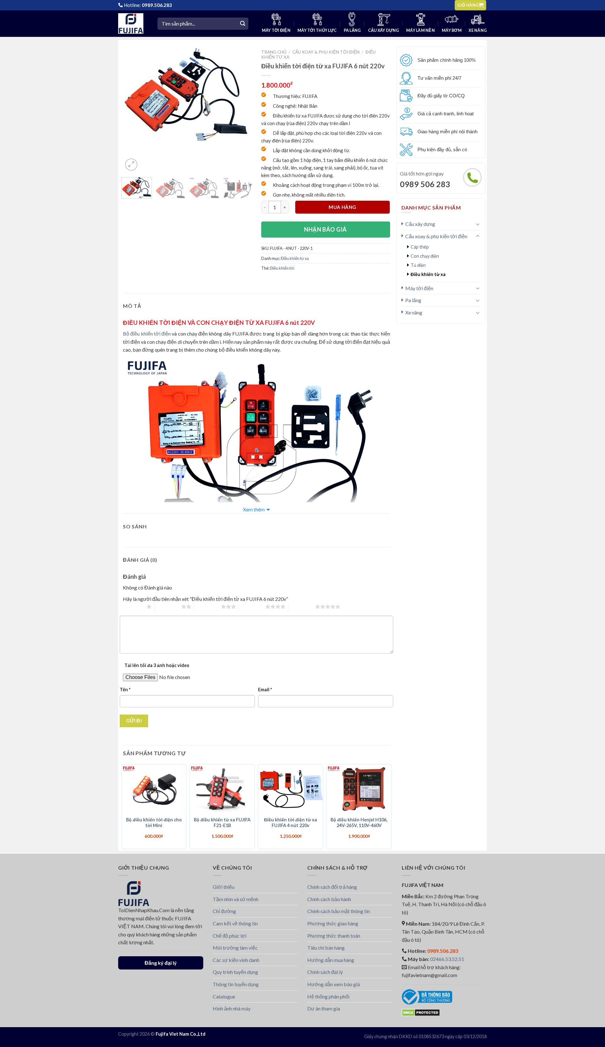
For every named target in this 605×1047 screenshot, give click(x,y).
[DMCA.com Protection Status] (421, 1012)
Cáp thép (420, 247)
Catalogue (224, 996)
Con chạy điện (425, 256)
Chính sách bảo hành (329, 899)
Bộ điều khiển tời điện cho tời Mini (154, 822)
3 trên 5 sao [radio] (207, 606)
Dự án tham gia (323, 1008)
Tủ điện (418, 265)
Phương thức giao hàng (332, 923)
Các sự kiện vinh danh (236, 960)
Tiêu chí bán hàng (326, 948)
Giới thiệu (223, 887)
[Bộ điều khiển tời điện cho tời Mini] (154, 788)
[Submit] (242, 23)
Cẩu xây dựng (383, 30)
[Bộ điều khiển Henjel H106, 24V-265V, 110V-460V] (359, 788)
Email (265, 689)
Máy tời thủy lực (317, 30)
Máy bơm (452, 30)
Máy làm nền (420, 30)
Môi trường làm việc (235, 948)
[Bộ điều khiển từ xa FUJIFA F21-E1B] (222, 788)
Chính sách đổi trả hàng (332, 887)
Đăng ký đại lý (161, 963)
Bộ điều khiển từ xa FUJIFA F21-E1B (222, 822)
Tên (125, 689)
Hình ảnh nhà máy (232, 1008)
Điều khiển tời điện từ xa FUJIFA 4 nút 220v (290, 822)
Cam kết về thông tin (235, 923)
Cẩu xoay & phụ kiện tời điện (436, 236)
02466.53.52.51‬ (447, 959)
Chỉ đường (224, 911)
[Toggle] (477, 224)
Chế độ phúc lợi (229, 936)
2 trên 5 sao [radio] (167, 606)
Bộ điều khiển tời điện (147, 334)
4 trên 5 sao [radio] (252, 606)
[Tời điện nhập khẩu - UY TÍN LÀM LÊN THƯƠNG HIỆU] (133, 23)
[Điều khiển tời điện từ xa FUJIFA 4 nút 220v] (290, 788)
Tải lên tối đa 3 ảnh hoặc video (156, 665)
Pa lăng (352, 30)
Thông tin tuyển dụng (236, 984)
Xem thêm (254, 509)
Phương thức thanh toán (333, 936)
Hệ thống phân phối (328, 996)
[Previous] (133, 93)
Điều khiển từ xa (428, 274)
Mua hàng (342, 207)
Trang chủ (273, 52)
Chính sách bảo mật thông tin (338, 911)
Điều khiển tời (282, 268)
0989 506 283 (425, 184)
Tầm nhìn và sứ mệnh (235, 899)
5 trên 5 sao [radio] (301, 606)
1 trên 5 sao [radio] (133, 606)
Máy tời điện (276, 30)
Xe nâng (478, 30)
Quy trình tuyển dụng (235, 972)
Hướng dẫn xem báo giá (333, 984)
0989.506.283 (157, 5)
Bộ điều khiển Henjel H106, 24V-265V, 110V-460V (359, 822)
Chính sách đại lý (325, 972)
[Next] (238, 93)
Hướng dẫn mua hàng (330, 960)
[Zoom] (131, 164)
